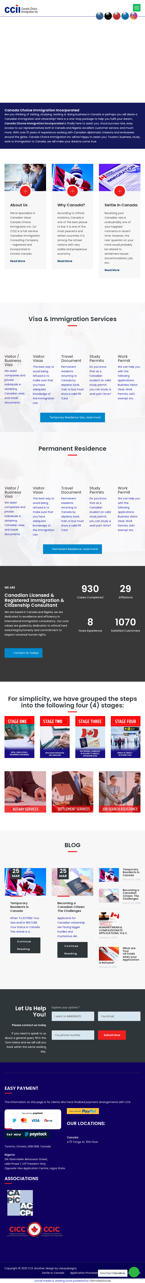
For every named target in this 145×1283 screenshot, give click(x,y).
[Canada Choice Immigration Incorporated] (22, 8)
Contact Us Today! (26, 653)
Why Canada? (71, 205)
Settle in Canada (121, 205)
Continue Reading (24, 945)
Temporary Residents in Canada (19, 907)
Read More (17, 261)
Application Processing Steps (89, 1273)
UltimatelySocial (100, 1281)
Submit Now (112, 1035)
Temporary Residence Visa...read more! (75, 417)
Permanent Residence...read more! (75, 549)
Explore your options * (66, 1007)
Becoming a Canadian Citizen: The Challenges (71, 907)
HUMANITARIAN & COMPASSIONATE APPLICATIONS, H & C (113, 930)
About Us (19, 205)
